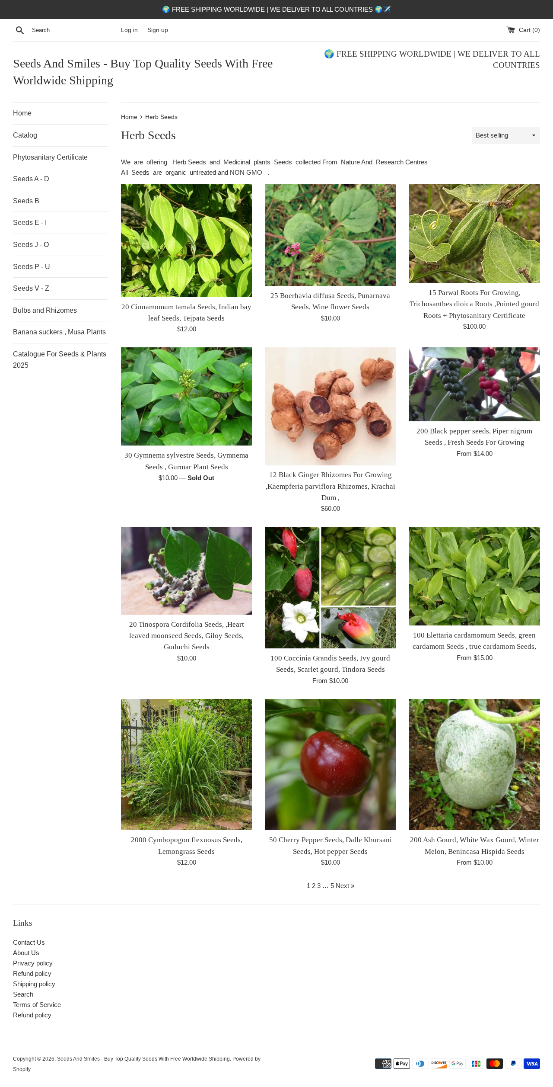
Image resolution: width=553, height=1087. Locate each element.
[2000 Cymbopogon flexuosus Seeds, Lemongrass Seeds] (186, 764)
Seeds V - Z (31, 288)
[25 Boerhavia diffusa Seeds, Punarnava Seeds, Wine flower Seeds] (330, 234)
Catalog (25, 135)
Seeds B (26, 201)
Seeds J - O (31, 244)
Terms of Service (37, 1004)
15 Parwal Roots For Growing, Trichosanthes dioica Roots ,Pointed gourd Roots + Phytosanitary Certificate (474, 304)
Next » (345, 885)
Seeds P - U (31, 266)
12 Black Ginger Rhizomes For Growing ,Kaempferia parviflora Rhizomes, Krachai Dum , (330, 486)
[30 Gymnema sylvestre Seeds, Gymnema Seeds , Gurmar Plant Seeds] (186, 396)
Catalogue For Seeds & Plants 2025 (59, 359)
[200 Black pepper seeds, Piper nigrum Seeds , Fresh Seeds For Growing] (474, 384)
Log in (129, 30)
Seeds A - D (31, 179)
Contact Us (29, 942)
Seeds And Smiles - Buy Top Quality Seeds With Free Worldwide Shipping (143, 72)
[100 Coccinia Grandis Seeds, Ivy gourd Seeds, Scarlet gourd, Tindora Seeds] (330, 587)
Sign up (157, 30)
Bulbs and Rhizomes (45, 310)
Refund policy (32, 973)
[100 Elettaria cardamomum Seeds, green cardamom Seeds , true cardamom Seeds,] (474, 576)
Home (22, 113)
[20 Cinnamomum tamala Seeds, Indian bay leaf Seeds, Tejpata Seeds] (186, 240)
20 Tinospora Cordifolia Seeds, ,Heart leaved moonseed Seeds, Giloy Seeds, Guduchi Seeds (186, 635)
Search (23, 994)
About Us (26, 952)
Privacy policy (33, 963)
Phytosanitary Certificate (50, 157)
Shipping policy (34, 984)
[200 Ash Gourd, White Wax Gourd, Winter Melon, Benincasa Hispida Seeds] (474, 764)
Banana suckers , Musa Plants (59, 332)
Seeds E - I (30, 222)
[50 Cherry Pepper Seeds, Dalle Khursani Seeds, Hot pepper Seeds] (330, 764)
